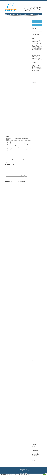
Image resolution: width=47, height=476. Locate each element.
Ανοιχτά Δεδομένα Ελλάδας (35, 450)
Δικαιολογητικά (32, 14)
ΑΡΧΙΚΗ (6, 14)
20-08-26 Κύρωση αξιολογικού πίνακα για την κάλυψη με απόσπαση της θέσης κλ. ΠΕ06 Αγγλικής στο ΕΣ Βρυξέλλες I (37, 64)
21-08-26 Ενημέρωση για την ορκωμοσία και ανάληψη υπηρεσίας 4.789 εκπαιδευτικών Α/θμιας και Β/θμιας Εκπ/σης (37, 41)
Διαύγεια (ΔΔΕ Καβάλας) (35, 453)
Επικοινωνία (37, 14)
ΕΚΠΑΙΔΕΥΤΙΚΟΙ (21, 14)
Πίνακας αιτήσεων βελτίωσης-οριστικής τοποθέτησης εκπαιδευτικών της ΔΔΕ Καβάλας (17, 138)
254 (6, 162)
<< (6, 156)
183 (9, 159)
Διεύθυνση (9, 14)
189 (19, 159)
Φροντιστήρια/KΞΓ (26, 14)
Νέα (38, 34)
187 (16, 159)
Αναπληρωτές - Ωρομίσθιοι (8, 181)
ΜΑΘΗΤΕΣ (17, 14)
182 (8, 159)
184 (11, 159)
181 (6, 159)
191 (22, 159)
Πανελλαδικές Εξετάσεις (21, 181)
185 (13, 159)
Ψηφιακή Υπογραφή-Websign (35, 456)
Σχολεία (13, 14)
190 (21, 159)
